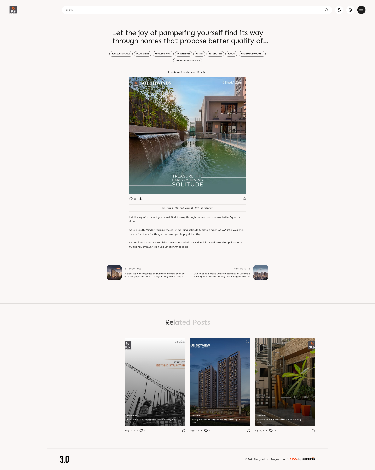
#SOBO (231, 54)
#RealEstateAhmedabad (187, 60)
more (64, 430)
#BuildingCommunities (252, 54)
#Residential (183, 54)
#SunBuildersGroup (121, 54)
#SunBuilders (142, 54)
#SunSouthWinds (163, 54)
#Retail (199, 54)
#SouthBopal (215, 54)
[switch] (350, 10)
